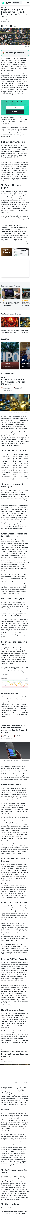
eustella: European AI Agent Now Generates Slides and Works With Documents (11, 303)
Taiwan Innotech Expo (13, 1098)
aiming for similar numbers (17, 1161)
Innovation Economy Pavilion (14, 1211)
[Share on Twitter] (6, 25)
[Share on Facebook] (2, 25)
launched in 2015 (18, 1124)
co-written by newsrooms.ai (18, 387)
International (16, 2)
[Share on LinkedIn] (11, 25)
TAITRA (12, 1121)
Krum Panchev (4, 19)
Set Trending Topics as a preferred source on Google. (15, 53)
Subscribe (15, 112)
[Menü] (28, 3)
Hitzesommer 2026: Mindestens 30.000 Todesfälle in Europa (10, 331)
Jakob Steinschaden (6, 387)
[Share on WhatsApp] (15, 25)
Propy (7, 216)
